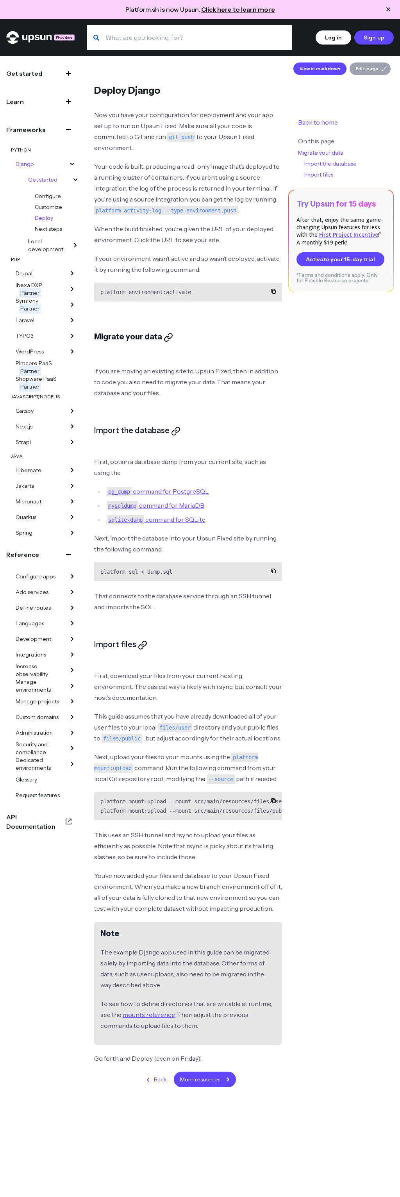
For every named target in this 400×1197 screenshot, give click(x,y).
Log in (333, 37)
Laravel (25, 320)
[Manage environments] (72, 686)
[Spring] (72, 533)
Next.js (24, 426)
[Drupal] (72, 273)
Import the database (330, 163)
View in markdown (320, 69)
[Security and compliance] (72, 748)
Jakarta (25, 485)
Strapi (23, 442)
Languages (30, 623)
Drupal (24, 273)
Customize (48, 207)
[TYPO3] (72, 336)
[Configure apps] (72, 576)
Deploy (44, 217)
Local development (45, 245)
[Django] (72, 164)
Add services (32, 592)
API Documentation (30, 821)
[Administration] (72, 732)
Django (25, 164)
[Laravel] (72, 320)
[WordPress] (72, 351)
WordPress (30, 351)
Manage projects (37, 701)
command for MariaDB (156, 505)
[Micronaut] (72, 501)
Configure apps (35, 576)
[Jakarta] (72, 486)
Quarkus (26, 517)
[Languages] (72, 623)
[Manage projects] (72, 701)
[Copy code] (273, 291)
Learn (15, 101)
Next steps (48, 228)
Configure (48, 196)
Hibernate (28, 470)
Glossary (26, 779)
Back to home (318, 122)
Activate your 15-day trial (340, 259)
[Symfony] (72, 304)
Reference (22, 554)
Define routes (33, 607)
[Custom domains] (72, 717)
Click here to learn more (238, 9)
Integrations (31, 654)
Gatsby (25, 410)
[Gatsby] (72, 411)
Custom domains (37, 717)
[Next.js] (72, 426)
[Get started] (75, 179)
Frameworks (26, 130)
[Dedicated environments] (72, 764)
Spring (24, 532)
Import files (318, 174)
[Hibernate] (72, 470)
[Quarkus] (72, 517)
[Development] (72, 639)
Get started (24, 73)
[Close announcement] (388, 9)
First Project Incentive (348, 234)
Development (33, 638)
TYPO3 (25, 335)
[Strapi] (72, 442)
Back (159, 1079)
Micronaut (28, 501)
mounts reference (149, 1015)
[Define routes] (72, 607)
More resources (200, 1079)
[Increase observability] (72, 670)
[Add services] (72, 592)
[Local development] (75, 245)
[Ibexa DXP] (72, 289)
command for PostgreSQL (158, 491)
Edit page (367, 69)
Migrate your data (320, 152)
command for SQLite (156, 519)
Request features (38, 795)
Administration (34, 732)
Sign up (374, 37)
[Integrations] (72, 654)
